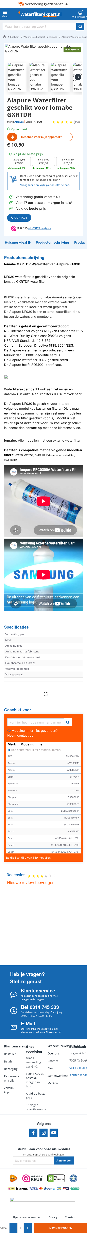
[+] (27, 1228)
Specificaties (16, 627)
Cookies (69, 1217)
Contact (20, 217)
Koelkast (14, 37)
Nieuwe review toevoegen (30, 882)
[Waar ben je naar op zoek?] (80, 26)
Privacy (53, 1217)
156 (77, 122)
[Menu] (5, 14)
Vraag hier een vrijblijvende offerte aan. (45, 185)
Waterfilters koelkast (34, 37)
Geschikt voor (17, 709)
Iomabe (53, 37)
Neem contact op (20, 735)
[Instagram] (43, 1133)
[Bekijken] (80, 14)
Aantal (3, 1227)
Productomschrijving (24, 257)
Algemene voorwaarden (27, 1217)
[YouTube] (54, 1133)
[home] (4, 36)
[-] (14, 1228)
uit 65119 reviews (39, 228)
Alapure (19, 121)
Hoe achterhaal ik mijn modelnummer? (35, 749)
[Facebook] (33, 1133)
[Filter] (68, 721)
